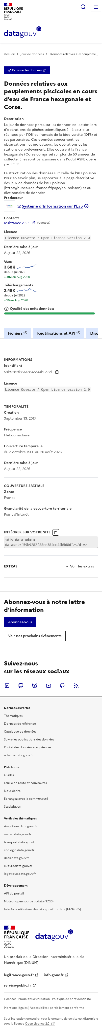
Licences (10, 999)
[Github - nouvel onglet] (62, 686)
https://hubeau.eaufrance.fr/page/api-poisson (42, 188)
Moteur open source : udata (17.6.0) (28, 901)
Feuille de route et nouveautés (25, 783)
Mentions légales (15, 1008)
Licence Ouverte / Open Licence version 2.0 (47, 237)
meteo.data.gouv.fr (17, 834)
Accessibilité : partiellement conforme (57, 1008)
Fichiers (17, 333)
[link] (27, 70)
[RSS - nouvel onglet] (76, 686)
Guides (9, 775)
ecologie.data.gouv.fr (19, 850)
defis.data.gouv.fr (16, 858)
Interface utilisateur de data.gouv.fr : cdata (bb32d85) (42, 909)
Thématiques (13, 716)
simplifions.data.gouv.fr (20, 826)
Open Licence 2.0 (37, 1023)
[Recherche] (83, 7)
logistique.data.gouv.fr (20, 874)
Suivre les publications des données (29, 739)
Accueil (9, 54)
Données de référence (20, 723)
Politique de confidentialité (71, 999)
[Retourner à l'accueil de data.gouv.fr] (22, 32)
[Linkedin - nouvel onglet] (7, 686)
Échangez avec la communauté (26, 799)
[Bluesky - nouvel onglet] (35, 686)
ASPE (81, 159)
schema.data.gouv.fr (18, 755)
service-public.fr (17, 985)
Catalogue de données (20, 731)
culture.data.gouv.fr (18, 866)
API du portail (14, 893)
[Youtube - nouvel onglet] (48, 686)
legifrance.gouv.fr (19, 975)
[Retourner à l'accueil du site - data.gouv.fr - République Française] (54, 937)
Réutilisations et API (58, 333)
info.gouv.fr (54, 975)
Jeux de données (32, 54)
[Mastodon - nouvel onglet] (21, 686)
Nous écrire (12, 791)
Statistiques (12, 806)
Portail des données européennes (27, 747)
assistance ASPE (17, 223)
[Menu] (96, 7)
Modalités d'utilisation (34, 999)
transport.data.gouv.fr (20, 842)
